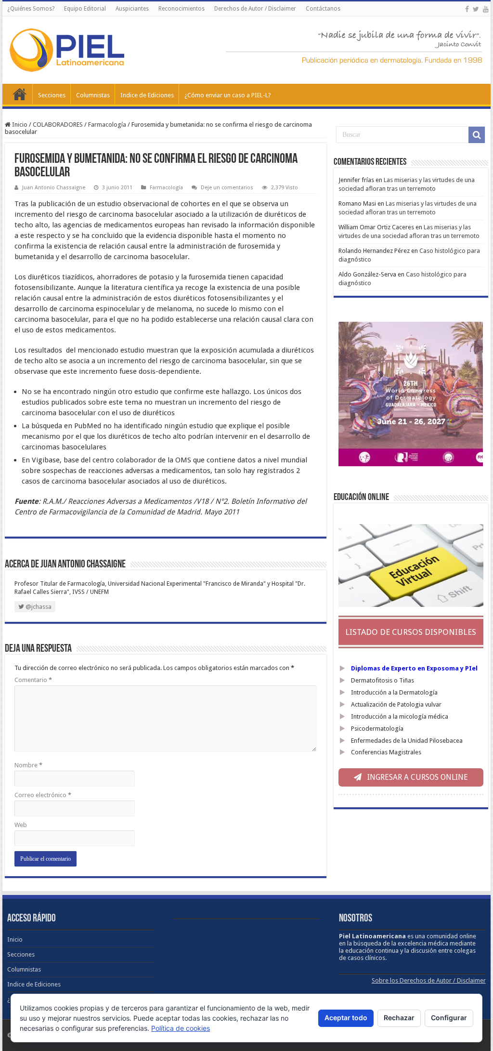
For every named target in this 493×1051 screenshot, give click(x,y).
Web (20, 824)
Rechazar (399, 1017)
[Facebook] (467, 9)
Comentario (33, 679)
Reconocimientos (181, 8)
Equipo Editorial (85, 8)
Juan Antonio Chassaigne (53, 187)
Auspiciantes (132, 8)
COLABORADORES (58, 124)
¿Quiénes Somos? (30, 8)
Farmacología (107, 124)
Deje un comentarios (227, 187)
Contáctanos (323, 8)
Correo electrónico (42, 795)
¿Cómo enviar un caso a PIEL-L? (227, 95)
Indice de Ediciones (147, 95)
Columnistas (93, 95)
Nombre (28, 765)
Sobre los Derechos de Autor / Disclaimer (429, 980)
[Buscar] (476, 135)
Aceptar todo (345, 1017)
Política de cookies (180, 1028)
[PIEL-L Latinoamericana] (67, 48)
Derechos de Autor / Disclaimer (255, 8)
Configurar (449, 1017)
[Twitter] (476, 9)
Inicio (19, 94)
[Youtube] (486, 9)
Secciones (51, 95)
